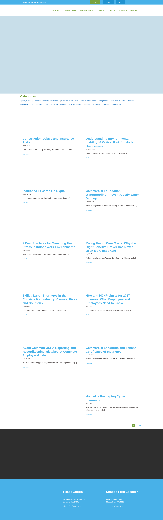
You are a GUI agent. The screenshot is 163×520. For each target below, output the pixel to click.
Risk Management (76, 104)
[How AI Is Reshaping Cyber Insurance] (113, 381)
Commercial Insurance (69, 101)
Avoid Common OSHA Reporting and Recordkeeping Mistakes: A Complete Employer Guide (50, 351)
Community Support (88, 101)
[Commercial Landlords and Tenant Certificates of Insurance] (113, 332)
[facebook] (131, 2)
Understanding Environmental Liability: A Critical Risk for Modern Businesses (111, 142)
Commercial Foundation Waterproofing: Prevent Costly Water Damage (112, 194)
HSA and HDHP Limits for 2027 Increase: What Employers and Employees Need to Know (108, 299)
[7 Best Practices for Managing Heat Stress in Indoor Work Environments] (50, 228)
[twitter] (137, 2)
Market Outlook (43, 104)
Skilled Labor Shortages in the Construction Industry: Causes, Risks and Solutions (50, 299)
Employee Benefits (118, 101)
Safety (87, 104)
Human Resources (27, 104)
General (131, 101)
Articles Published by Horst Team (45, 101)
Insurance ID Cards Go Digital (44, 191)
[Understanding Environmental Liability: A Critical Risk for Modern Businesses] (113, 123)
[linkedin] (134, 2)
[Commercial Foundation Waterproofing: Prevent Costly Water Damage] (113, 175)
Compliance (103, 101)
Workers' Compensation (112, 104)
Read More (25, 154)
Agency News (25, 101)
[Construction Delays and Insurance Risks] (50, 123)
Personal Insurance (58, 104)
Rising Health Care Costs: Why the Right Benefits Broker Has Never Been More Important (111, 247)
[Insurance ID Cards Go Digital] (50, 175)
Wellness (96, 104)
